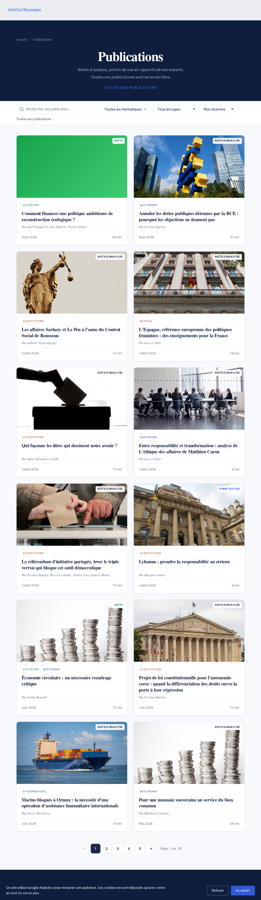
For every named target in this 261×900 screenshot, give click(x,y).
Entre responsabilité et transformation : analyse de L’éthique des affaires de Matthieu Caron (188, 448)
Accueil (21, 39)
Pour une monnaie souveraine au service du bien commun (186, 802)
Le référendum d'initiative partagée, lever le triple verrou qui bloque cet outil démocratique (70, 564)
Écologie (32, 205)
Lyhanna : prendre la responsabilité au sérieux (184, 561)
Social (148, 321)
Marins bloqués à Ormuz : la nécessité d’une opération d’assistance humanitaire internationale (70, 802)
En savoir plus (28, 893)
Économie (150, 205)
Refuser (218, 890)
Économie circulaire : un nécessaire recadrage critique (66, 680)
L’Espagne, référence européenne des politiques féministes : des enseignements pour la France (185, 332)
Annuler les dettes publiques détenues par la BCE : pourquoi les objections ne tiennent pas (188, 216)
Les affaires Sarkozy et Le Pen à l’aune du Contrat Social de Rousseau (71, 332)
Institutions (35, 321)
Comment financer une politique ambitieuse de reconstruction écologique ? (67, 216)
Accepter (243, 890)
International (36, 791)
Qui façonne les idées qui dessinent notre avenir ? (69, 445)
